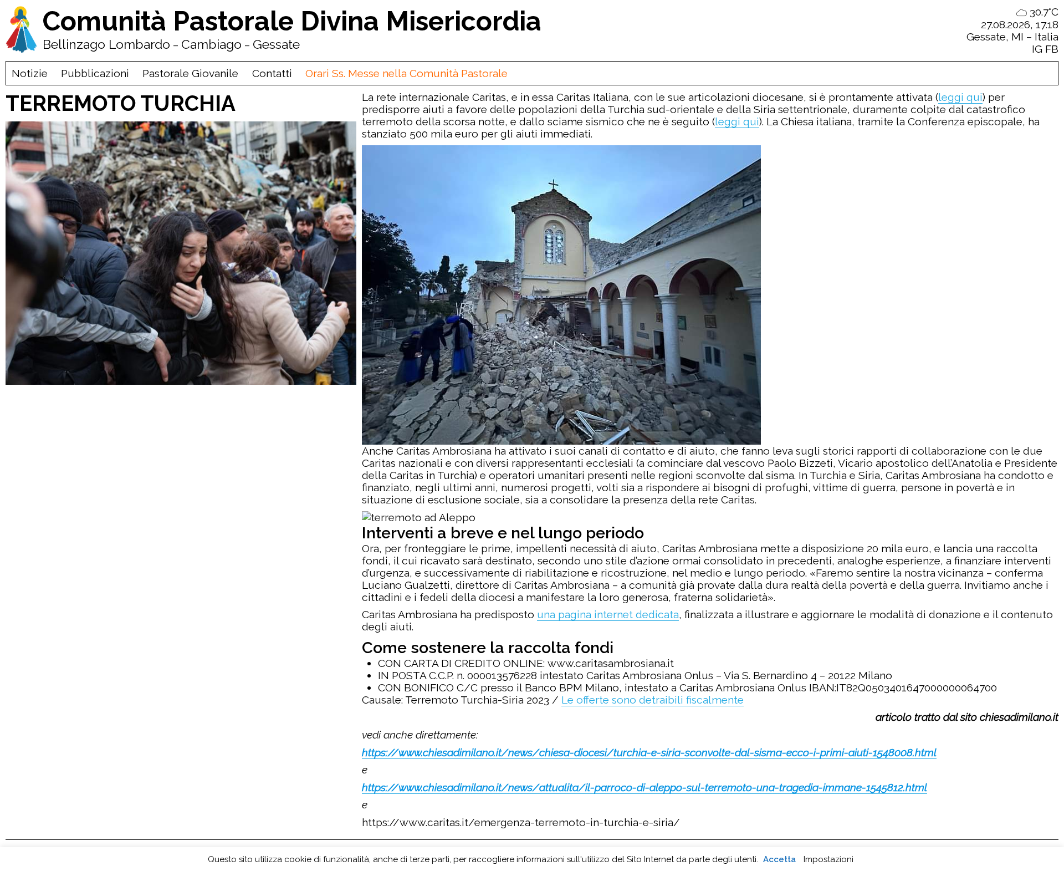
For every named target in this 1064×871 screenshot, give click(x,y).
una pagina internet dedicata (608, 614)
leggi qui (960, 97)
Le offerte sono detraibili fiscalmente (652, 700)
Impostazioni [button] (828, 859)
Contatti (272, 73)
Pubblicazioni (95, 73)
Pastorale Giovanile (190, 73)
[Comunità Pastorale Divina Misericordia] (21, 30)
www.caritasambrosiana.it (611, 663)
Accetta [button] (779, 859)
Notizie (30, 73)
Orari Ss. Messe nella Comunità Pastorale (406, 73)
